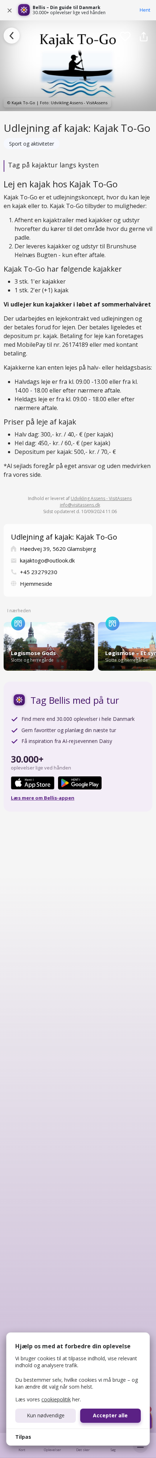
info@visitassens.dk (80, 505)
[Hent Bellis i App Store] (32, 782)
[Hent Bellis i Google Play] (80, 782)
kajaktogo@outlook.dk (47, 560)
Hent (145, 10)
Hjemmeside (36, 583)
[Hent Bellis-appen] (24, 10)
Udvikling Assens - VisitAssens (101, 498)
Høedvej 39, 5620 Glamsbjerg (58, 548)
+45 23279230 (38, 572)
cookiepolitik (56, 1399)
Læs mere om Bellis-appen (42, 798)
